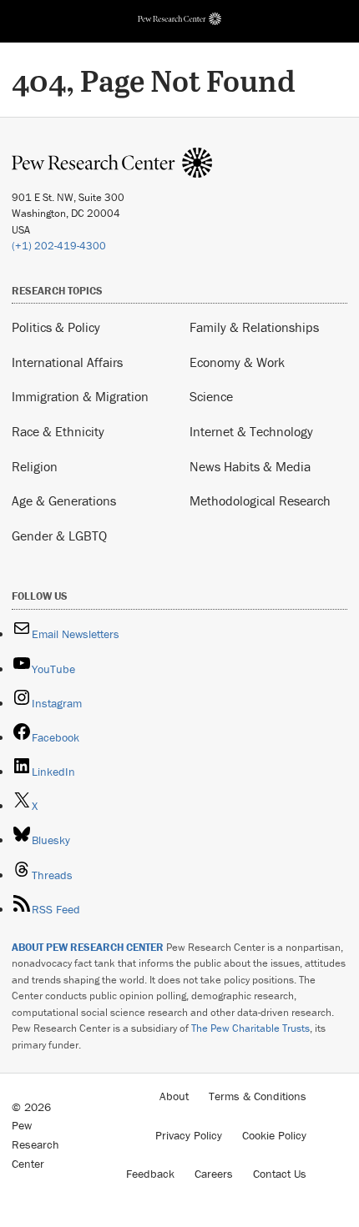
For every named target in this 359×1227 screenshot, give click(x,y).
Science (211, 396)
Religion (35, 466)
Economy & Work (237, 362)
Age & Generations (64, 500)
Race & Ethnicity (58, 431)
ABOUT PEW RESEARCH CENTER (88, 947)
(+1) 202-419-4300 (59, 246)
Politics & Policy (56, 327)
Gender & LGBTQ (59, 535)
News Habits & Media (250, 466)
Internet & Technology (251, 431)
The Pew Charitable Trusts (250, 1028)
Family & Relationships (254, 327)
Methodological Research (260, 500)
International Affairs (67, 362)
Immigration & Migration (80, 396)
